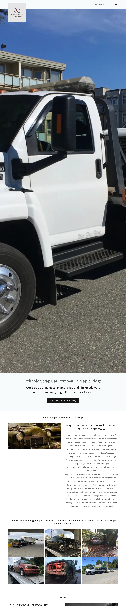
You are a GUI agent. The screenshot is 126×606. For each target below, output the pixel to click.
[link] (17, 4)
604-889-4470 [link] (101, 4)
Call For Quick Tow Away (63, 400)
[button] (116, 5)
